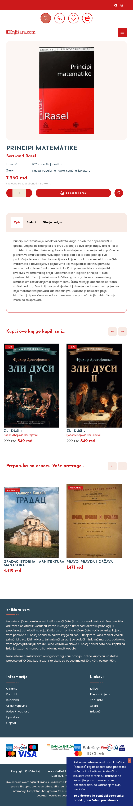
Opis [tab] (17, 222)
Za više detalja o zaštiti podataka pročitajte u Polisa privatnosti (98, 798)
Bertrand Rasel (21, 156)
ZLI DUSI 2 (76, 431)
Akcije (94, 706)
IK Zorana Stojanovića (46, 164)
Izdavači (95, 712)
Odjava (11, 723)
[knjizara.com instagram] (122, 5)
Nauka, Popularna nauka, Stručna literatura (61, 171)
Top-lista (96, 700)
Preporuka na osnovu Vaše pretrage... (45, 466)
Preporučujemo (100, 694)
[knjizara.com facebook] (115, 5)
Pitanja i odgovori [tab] (54, 222)
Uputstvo (12, 717)
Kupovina (12, 700)
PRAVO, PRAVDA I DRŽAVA (89, 562)
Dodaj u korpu (76, 193)
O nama (11, 689)
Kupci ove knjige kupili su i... (35, 331)
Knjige (94, 689)
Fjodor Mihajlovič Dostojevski (21, 435)
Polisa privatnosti (17, 712)
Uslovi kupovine (16, 706)
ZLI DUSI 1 (13, 431)
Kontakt (11, 694)
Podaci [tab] (31, 222)
